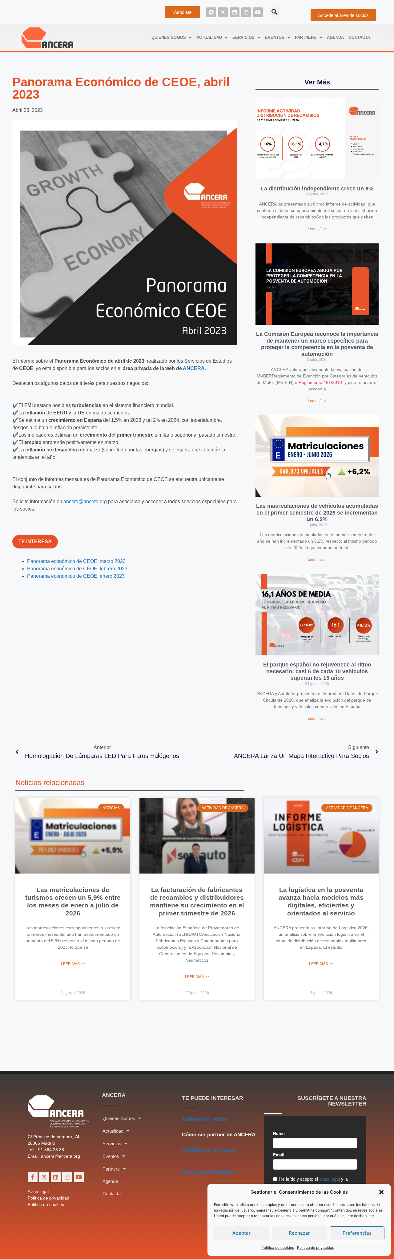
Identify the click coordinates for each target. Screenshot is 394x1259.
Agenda (335, 37)
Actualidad (209, 37)
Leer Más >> (73, 964)
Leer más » (317, 229)
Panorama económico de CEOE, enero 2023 (76, 576)
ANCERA (194, 368)
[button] (381, 1192)
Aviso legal (38, 1191)
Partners (305, 37)
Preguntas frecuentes (208, 1172)
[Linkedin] (234, 12)
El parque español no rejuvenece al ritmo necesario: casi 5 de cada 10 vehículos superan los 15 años (317, 671)
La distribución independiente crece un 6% (317, 188)
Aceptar (241, 1233)
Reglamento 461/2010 (320, 382)
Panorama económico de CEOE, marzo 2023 (76, 561)
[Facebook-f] (33, 1177)
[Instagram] (246, 12)
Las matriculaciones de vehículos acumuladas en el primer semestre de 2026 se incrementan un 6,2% (317, 512)
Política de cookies (277, 1247)
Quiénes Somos (168, 37)
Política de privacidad (315, 1247)
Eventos (274, 37)
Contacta (359, 37)
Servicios (243, 37)
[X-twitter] (223, 12)
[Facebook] (211, 12)
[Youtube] (258, 12)
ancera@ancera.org (85, 501)
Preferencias (357, 1233)
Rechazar (299, 1233)
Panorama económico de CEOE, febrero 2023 (77, 568)
